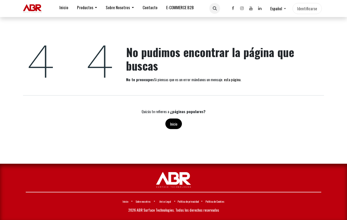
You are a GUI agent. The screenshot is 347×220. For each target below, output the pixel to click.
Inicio (173, 124)
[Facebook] (233, 8)
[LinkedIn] (260, 8)
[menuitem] (64, 8)
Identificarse (307, 8)
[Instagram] (242, 8)
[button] (214, 8)
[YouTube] (251, 8)
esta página (232, 79)
